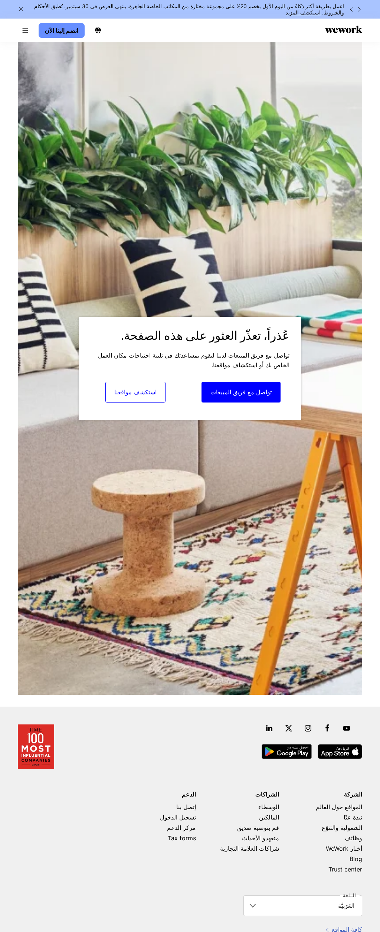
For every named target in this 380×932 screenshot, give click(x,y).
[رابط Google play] (287, 751)
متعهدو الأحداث (260, 838)
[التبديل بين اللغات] (98, 30)
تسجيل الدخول (178, 817)
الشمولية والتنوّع (342, 827)
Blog (356, 859)
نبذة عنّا (353, 817)
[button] (25, 30)
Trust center (345, 869)
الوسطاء (268, 807)
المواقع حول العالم (339, 807)
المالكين (269, 817)
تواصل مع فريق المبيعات (241, 392)
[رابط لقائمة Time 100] (36, 746)
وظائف (353, 838)
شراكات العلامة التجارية (249, 848)
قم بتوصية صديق (258, 827)
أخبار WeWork (344, 848)
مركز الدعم (181, 827)
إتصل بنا (186, 807)
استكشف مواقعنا (135, 392)
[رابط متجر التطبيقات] (340, 751)
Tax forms (182, 838)
